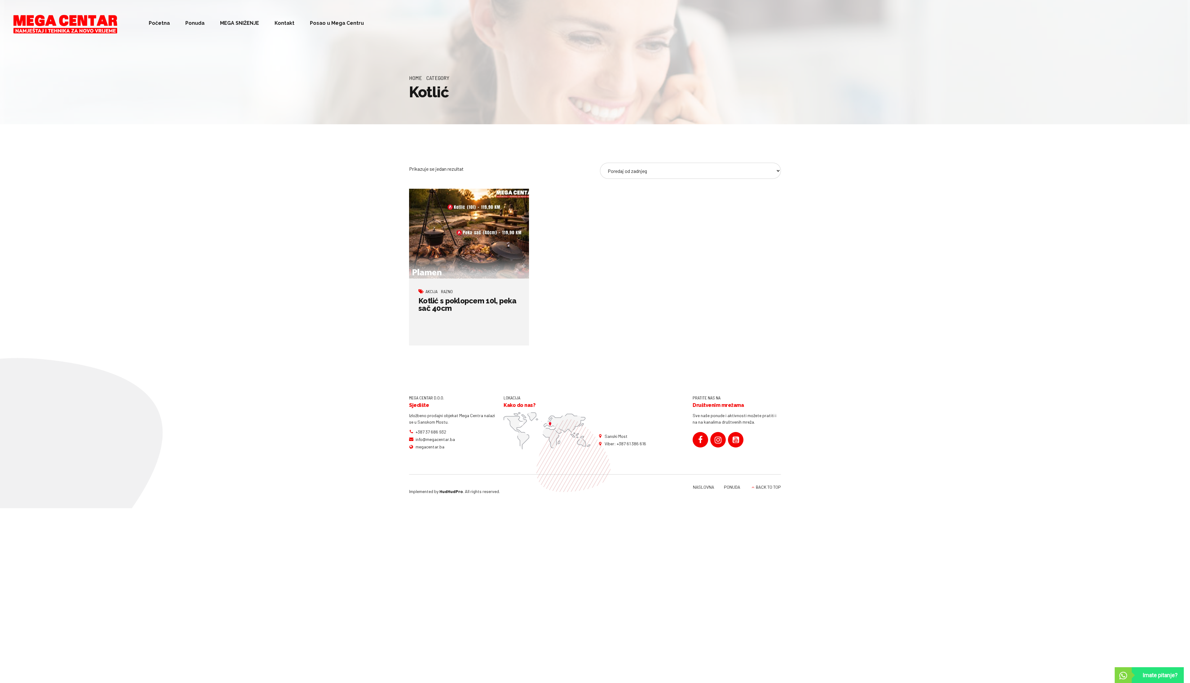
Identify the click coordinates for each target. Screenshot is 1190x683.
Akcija (431, 291)
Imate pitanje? (1160, 675)
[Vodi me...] (547, 430)
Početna (159, 23)
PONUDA (732, 487)
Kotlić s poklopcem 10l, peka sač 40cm (467, 304)
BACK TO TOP (768, 487)
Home (415, 77)
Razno (447, 291)
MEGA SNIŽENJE (239, 23)
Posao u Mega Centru (337, 23)
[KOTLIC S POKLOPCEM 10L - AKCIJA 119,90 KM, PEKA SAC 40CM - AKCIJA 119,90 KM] (469, 234)
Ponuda (195, 23)
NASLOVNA (703, 487)
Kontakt (284, 23)
